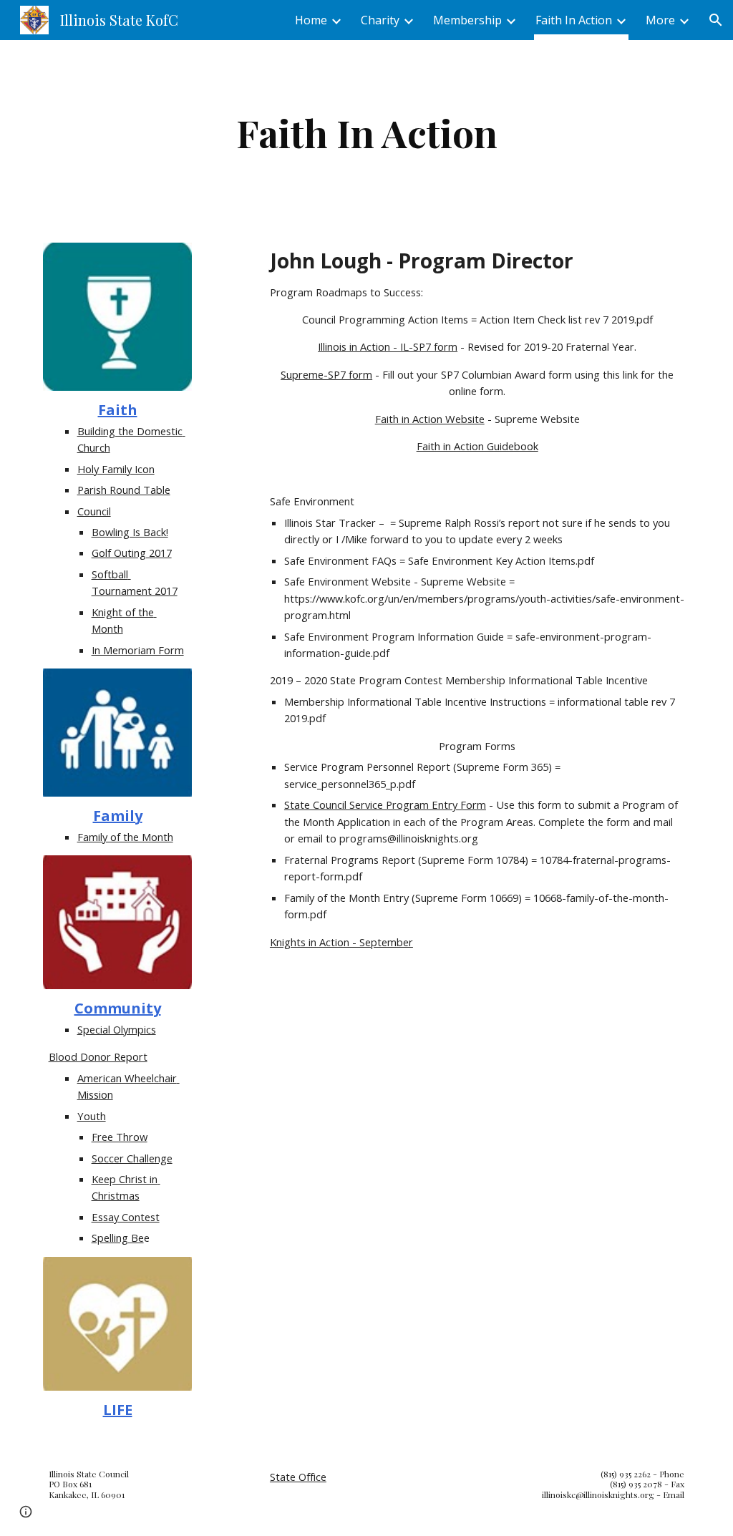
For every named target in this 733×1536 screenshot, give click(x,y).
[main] (367, 132)
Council (94, 511)
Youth (91, 1116)
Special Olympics (116, 1029)
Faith (117, 409)
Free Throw (119, 1136)
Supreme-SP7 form (326, 374)
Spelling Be (118, 1237)
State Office (298, 1476)
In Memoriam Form (138, 650)
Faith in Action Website (430, 419)
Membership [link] (467, 20)
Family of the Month (125, 837)
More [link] (660, 20)
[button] (716, 20)
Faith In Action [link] (573, 20)
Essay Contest (126, 1217)
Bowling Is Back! (130, 532)
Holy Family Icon (116, 469)
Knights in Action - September (341, 942)
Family (117, 815)
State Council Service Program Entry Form (385, 804)
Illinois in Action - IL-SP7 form (387, 346)
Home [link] (311, 20)
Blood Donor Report (98, 1056)
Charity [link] (380, 20)
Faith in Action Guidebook (477, 446)
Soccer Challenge (132, 1158)
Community (117, 1008)
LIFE (117, 1409)
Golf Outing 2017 (132, 552)
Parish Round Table (123, 489)
